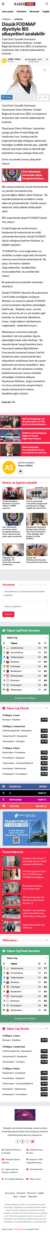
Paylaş (8, 97)
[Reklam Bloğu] (25, 828)
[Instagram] (27, 1141)
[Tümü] (46, 940)
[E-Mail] (20, 471)
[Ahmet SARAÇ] (9, 467)
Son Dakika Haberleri (14, 1179)
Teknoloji (32, 1196)
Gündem (21, 11)
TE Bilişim (18, 1229)
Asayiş (23, 1196)
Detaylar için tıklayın (25, 698)
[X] (22, 1141)
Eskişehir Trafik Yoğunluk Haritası (34, 1161)
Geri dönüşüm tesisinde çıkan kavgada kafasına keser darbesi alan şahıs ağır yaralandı (12, 531)
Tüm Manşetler (36, 1169)
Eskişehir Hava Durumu (34, 1151)
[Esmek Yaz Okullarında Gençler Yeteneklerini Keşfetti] (37, 549)
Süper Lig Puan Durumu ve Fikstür (10, 1170)
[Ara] (46, 4)
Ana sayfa (7, 11)
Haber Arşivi (35, 1179)
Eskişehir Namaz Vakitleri (11, 1161)
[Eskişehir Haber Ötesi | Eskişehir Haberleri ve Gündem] (24, 4)
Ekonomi (34, 11)
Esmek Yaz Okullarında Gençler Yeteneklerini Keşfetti (37, 560)
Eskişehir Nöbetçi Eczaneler (11, 1151)
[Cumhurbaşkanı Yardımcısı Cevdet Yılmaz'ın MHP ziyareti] (13, 493)
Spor (15, 1196)
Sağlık (45, 11)
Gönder (8, 614)
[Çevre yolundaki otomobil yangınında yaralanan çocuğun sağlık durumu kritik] (37, 493)
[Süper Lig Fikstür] (46, 708)
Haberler (6, 19)
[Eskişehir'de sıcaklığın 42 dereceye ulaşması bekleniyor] (13, 549)
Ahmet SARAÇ (25, 466)
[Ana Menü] (3, 4)
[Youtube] (32, 1141)
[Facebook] (17, 1141)
